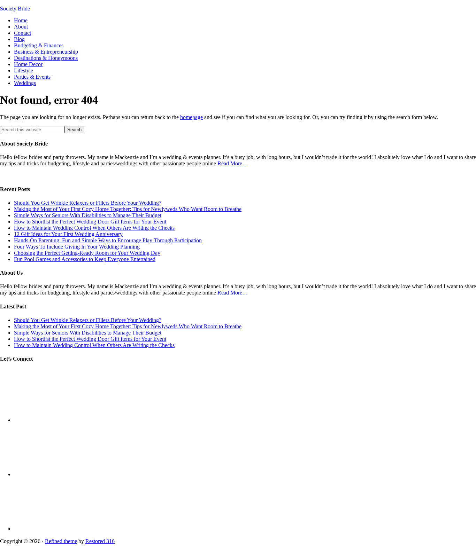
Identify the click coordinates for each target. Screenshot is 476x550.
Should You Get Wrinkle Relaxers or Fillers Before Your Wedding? (87, 203)
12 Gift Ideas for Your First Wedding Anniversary (68, 234)
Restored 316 (100, 541)
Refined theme (61, 541)
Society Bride (15, 8)
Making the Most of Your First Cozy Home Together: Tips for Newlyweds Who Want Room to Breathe (127, 209)
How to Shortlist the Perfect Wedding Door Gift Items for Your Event (90, 222)
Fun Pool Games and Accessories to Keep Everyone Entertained (84, 259)
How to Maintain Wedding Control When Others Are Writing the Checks (94, 228)
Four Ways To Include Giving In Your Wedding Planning (77, 247)
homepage (191, 117)
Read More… (232, 163)
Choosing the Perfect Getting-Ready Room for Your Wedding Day (87, 253)
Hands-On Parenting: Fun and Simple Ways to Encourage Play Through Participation (108, 240)
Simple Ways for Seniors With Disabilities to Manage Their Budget (87, 215)
